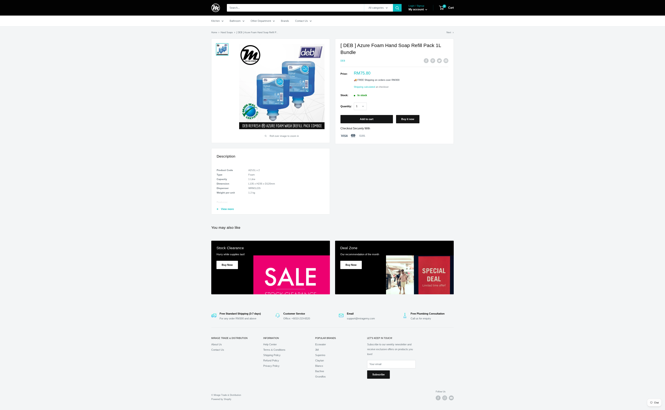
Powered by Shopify (221, 399)
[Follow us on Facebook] (438, 397)
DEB (342, 60)
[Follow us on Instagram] (444, 397)
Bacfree (319, 371)
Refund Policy (271, 360)
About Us (216, 344)
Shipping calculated (364, 86)
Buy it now (407, 119)
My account (416, 9)
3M (317, 349)
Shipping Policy (272, 355)
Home (214, 32)
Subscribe (378, 374)
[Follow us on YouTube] (451, 397)
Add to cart (366, 119)
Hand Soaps (227, 32)
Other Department (261, 20)
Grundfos (320, 376)
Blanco (319, 365)
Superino (320, 355)
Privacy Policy (271, 365)
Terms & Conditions (274, 349)
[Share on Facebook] (426, 60)
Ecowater (320, 344)
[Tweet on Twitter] (439, 60)
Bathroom (235, 20)
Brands (285, 20)
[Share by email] (446, 60)
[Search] (397, 8)
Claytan (319, 360)
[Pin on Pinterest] (432, 60)
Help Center (270, 344)
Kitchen (215, 20)
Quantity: (346, 106)
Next (448, 32)
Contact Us (301, 20)
